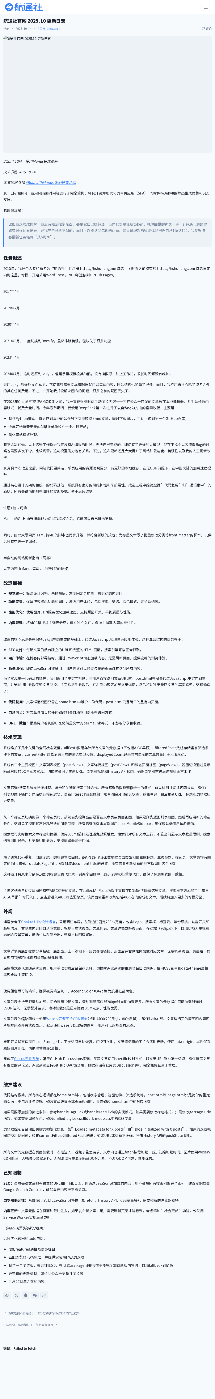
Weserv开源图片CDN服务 (67, 1018)
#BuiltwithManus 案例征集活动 (51, 182)
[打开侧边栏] (206, 7)
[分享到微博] (7, 1295)
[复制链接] (44, 1295)
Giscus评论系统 (26, 1058)
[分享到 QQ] (25, 1295)
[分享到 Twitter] (16, 1295)
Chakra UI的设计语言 (38, 921)
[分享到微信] (35, 1295)
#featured (53, 28)
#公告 (41, 28)
